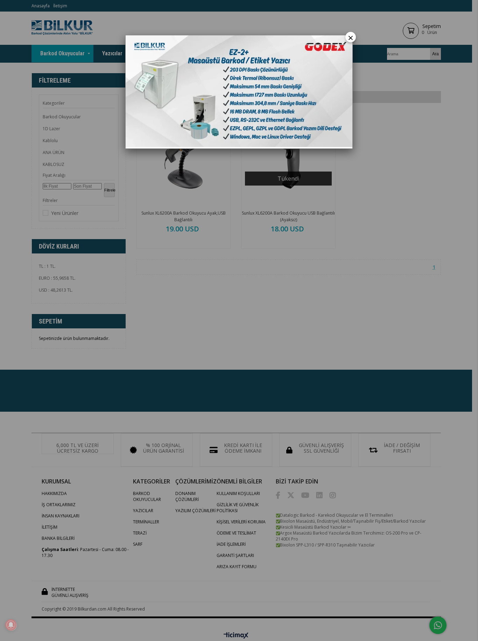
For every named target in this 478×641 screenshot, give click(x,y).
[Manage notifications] (10, 624)
